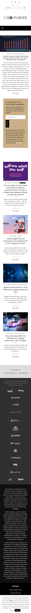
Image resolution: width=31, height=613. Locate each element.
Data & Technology (19, 333)
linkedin (24, 373)
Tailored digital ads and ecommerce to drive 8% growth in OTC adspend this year (15, 241)
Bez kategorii (9, 182)
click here (18, 143)
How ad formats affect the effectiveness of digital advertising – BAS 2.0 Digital (15, 338)
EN (18, 5)
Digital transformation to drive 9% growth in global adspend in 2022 (15, 289)
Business (19, 236)
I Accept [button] (17, 610)
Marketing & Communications (16, 53)
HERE (11, 600)
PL (13, 5)
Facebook (16, 370)
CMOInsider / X (11, 373)
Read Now (15, 93)
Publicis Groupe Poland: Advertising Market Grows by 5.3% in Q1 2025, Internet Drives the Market (15, 58)
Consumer (16, 182)
